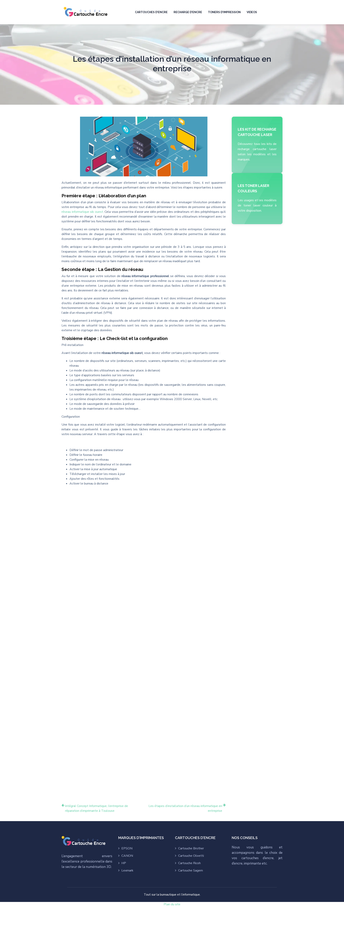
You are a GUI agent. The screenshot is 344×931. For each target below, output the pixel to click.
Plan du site (172, 904)
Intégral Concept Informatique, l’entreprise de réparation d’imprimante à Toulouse (96, 808)
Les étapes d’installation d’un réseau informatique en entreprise (185, 808)
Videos (252, 12)
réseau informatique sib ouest (82, 212)
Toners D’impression (224, 12)
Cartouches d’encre (151, 12)
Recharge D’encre (188, 12)
